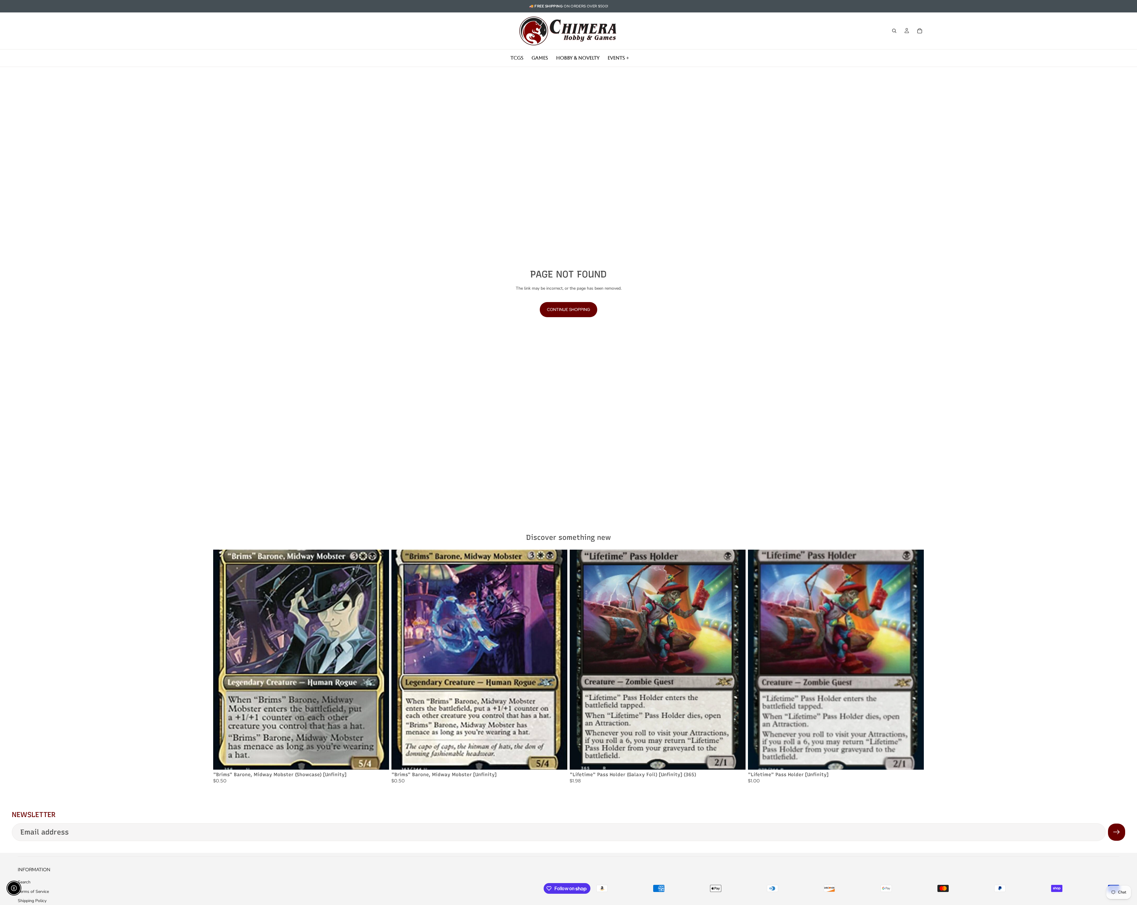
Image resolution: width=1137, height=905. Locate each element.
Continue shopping (568, 309)
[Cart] (919, 30)
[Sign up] (1116, 832)
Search (24, 882)
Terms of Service (33, 891)
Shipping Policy (32, 901)
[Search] (894, 30)
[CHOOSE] (380, 760)
